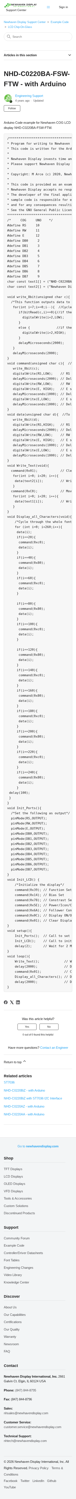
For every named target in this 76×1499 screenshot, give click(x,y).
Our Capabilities (15, 1314)
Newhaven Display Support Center (25, 22)
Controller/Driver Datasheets (23, 1253)
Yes (27, 1026)
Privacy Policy (39, 1468)
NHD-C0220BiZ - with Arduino (24, 1090)
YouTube (10, 1487)
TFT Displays (13, 1169)
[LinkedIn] (18, 1002)
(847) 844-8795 (25, 1390)
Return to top (13, 1062)
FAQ (7, 1351)
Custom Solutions (16, 1206)
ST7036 (9, 1082)
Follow (12, 108)
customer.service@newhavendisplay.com (32, 1427)
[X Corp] (12, 1002)
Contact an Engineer (54, 1047)
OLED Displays (14, 1183)
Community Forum (17, 1238)
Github (51, 1481)
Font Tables (12, 1260)
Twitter (25, 1481)
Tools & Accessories (18, 1198)
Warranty (10, 1336)
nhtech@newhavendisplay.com (25, 1441)
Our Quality (12, 1329)
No (49, 1026)
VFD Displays (13, 1191)
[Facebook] (6, 1002)
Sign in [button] (63, 7)
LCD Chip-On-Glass (20, 27)
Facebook (11, 1481)
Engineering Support (29, 96)
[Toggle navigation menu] (49, 8)
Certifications (13, 1322)
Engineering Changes (18, 1267)
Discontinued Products (19, 1213)
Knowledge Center (16, 1282)
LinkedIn (38, 1481)
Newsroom (11, 1344)
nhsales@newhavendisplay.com (26, 1413)
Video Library (13, 1275)
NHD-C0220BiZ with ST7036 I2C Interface (33, 1098)
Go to (38, 1146)
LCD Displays (13, 1176)
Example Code (60, 22)
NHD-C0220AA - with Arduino (24, 1114)
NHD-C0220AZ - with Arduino (24, 1106)
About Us (10, 1307)
